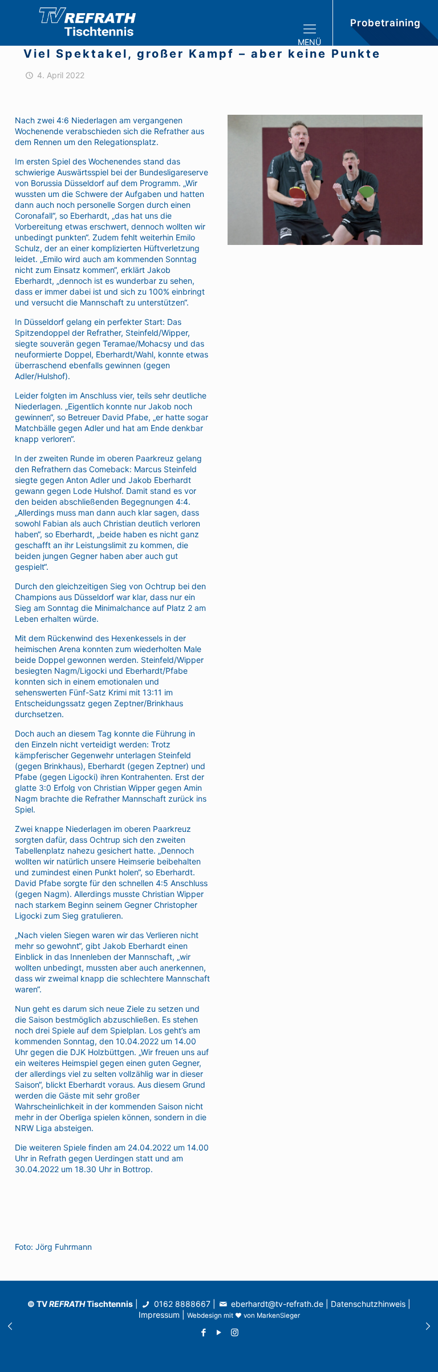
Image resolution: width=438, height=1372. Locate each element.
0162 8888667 (181, 1304)
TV (60, 1304)
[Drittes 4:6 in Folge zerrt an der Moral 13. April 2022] (428, 1326)
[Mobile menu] (314, 23)
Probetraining (385, 23)
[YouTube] (219, 1332)
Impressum (159, 1314)
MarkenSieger (278, 1315)
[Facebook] (204, 1332)
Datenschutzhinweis (368, 1304)
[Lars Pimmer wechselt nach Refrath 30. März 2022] (10, 1326)
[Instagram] (235, 1332)
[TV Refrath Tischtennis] (91, 23)
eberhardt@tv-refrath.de (277, 1304)
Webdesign (204, 1315)
